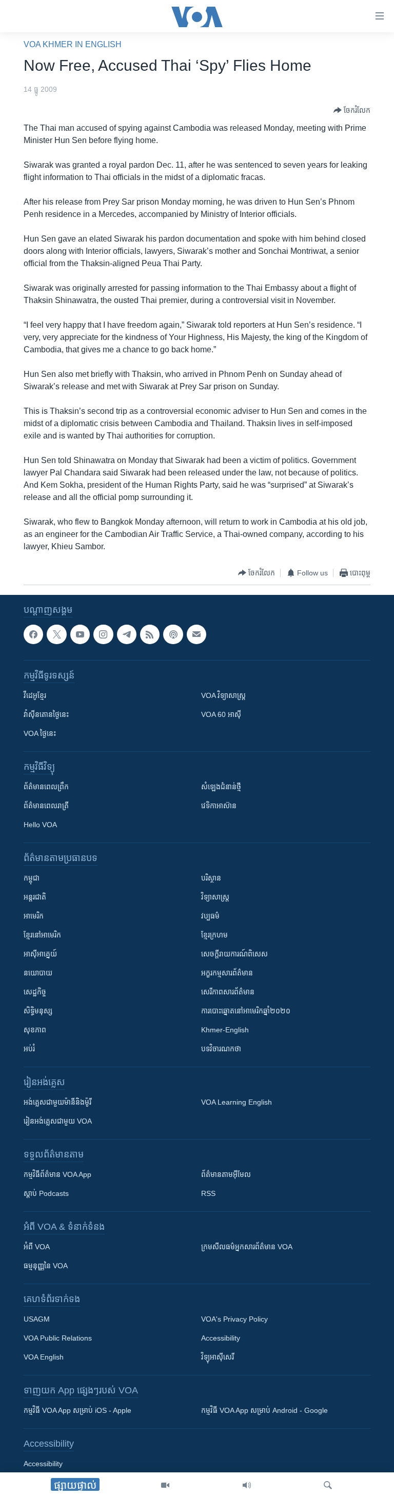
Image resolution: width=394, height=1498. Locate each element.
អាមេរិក (34, 916)
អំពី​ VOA (37, 1247)
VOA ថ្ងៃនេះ (40, 733)
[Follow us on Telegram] (126, 634)
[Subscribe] (196, 634)
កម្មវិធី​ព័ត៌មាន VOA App (57, 1174)
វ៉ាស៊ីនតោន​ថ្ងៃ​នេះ (46, 714)
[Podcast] (173, 634)
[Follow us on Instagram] (103, 634)
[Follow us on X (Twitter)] (56, 634)
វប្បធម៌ (210, 916)
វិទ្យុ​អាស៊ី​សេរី (217, 1357)
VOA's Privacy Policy (234, 1319)
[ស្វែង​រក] (327, 1485)
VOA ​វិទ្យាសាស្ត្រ (223, 695)
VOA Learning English (236, 1102)
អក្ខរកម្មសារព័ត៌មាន (227, 973)
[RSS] (150, 634)
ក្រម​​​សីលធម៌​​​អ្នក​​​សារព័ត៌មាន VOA (246, 1247)
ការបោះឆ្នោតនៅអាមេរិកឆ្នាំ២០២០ (245, 1011)
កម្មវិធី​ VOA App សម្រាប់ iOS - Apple (77, 1410)
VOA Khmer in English (73, 44)
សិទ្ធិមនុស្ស (38, 1011)
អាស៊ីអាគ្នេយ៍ (40, 954)
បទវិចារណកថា (221, 1049)
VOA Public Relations (58, 1338)
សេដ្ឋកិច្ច (35, 992)
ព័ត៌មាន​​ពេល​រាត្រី (46, 806)
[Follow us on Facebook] (33, 634)
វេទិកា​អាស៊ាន (219, 806)
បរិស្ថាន (211, 878)
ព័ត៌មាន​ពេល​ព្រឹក (46, 787)
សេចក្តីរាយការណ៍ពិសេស (234, 954)
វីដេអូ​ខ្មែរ (35, 695)
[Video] (165, 1485)
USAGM (37, 1319)
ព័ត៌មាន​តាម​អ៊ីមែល (226, 1174)
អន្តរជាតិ (35, 897)
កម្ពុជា (32, 878)
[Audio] (246, 1485)
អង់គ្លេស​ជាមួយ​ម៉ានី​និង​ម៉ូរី (57, 1102)
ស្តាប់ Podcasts (46, 1193)
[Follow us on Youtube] (80, 634)
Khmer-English (225, 1030)
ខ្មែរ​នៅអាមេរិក (42, 935)
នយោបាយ (38, 973)
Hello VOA (40, 825)
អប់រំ (29, 1049)
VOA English (44, 1357)
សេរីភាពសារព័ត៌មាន (227, 992)
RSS (208, 1193)
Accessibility (220, 1338)
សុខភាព (35, 1030)
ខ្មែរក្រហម (214, 935)
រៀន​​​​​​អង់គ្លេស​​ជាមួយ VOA (58, 1121)
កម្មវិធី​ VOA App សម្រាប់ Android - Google (264, 1410)
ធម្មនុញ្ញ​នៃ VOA (46, 1266)
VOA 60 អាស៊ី (221, 714)
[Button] (351, 110)
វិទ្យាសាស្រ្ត (215, 897)
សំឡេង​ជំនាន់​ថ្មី (221, 787)
